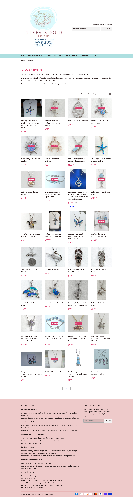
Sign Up (108, 420)
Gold (94, 56)
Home (23, 56)
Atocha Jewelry (71, 56)
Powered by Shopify (47, 494)
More (101, 56)
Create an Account (106, 24)
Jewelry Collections (35, 56)
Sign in (95, 24)
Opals (61, 56)
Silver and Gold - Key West (33, 494)
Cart (108, 28)
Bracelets (85, 56)
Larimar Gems (51, 56)
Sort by (83, 94)
